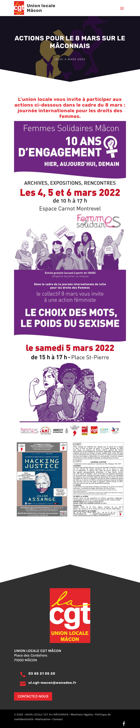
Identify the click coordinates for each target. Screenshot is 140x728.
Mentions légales (82, 714)
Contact (57, 719)
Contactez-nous (33, 696)
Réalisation (42, 719)
